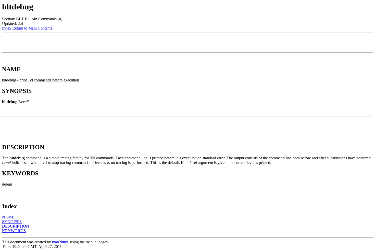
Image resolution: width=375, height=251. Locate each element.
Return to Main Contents (32, 28)
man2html (60, 242)
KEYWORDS (14, 231)
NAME (8, 217)
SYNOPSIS (12, 221)
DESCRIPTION (15, 226)
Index (6, 28)
